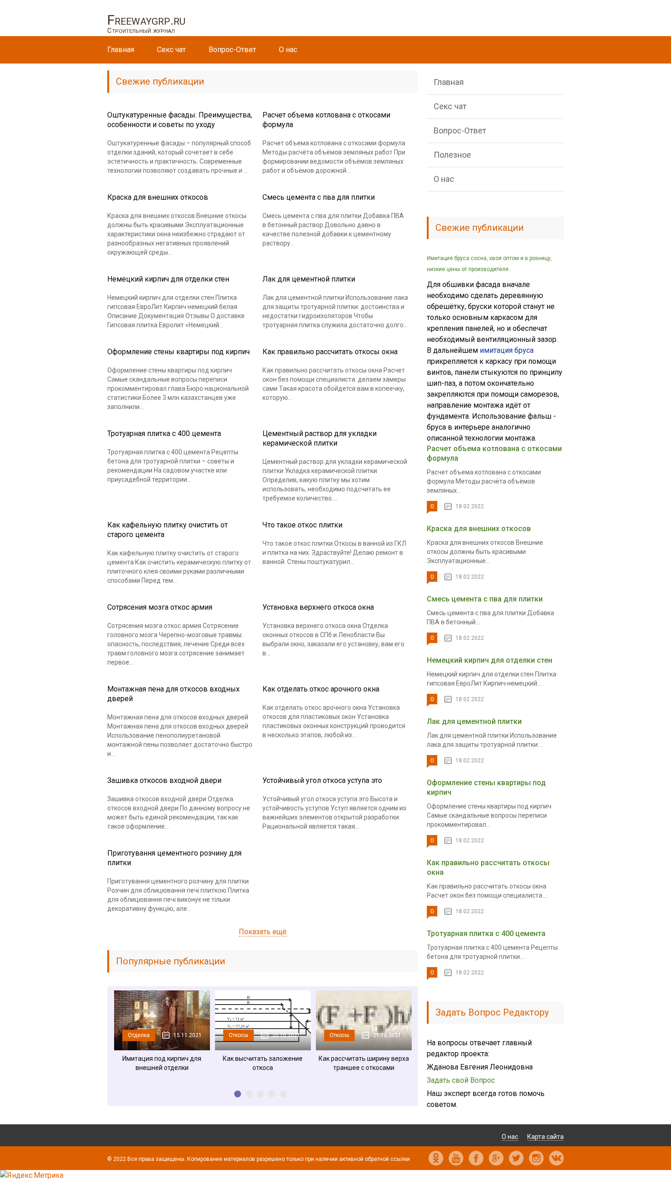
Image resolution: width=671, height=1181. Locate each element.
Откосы (238, 1035)
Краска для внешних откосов (157, 197)
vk (556, 1158)
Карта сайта (545, 1136)
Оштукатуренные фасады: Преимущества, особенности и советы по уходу (179, 120)
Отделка (139, 1035)
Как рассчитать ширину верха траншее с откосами (364, 1063)
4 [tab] (271, 1094)
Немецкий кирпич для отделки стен (168, 279)
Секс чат (171, 49)
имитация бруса (507, 350)
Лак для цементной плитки (308, 279)
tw (516, 1158)
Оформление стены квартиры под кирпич (178, 351)
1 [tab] (237, 1094)
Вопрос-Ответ (232, 49)
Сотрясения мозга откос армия (159, 607)
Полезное (452, 155)
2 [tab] (249, 1094)
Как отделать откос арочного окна (320, 689)
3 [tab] (260, 1094)
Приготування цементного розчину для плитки (174, 858)
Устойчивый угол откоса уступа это (322, 780)
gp (496, 1158)
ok (436, 1158)
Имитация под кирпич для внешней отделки (161, 1063)
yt (456, 1158)
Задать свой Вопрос (461, 1080)
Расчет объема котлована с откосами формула (326, 120)
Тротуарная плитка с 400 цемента (164, 433)
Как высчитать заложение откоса (263, 1063)
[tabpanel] (161, 1031)
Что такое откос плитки (302, 525)
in (536, 1158)
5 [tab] (283, 1094)
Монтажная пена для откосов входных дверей (173, 694)
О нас (288, 49)
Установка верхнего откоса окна (318, 607)
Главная (120, 49)
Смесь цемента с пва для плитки (318, 197)
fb (476, 1158)
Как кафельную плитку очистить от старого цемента (167, 530)
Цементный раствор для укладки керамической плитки (319, 438)
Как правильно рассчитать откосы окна (330, 351)
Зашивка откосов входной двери (164, 780)
